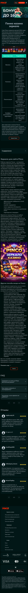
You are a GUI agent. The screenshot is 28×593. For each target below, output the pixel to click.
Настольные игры (9, 549)
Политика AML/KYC (9, 521)
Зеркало (14, 368)
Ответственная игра (9, 519)
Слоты (6, 545)
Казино (8, 540)
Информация (9, 525)
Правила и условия (10, 512)
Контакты (7, 530)
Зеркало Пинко (14, 138)
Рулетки (7, 547)
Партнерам (7, 534)
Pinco (6, 543)
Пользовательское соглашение (12, 514)
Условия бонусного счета (10, 527)
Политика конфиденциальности (12, 517)
